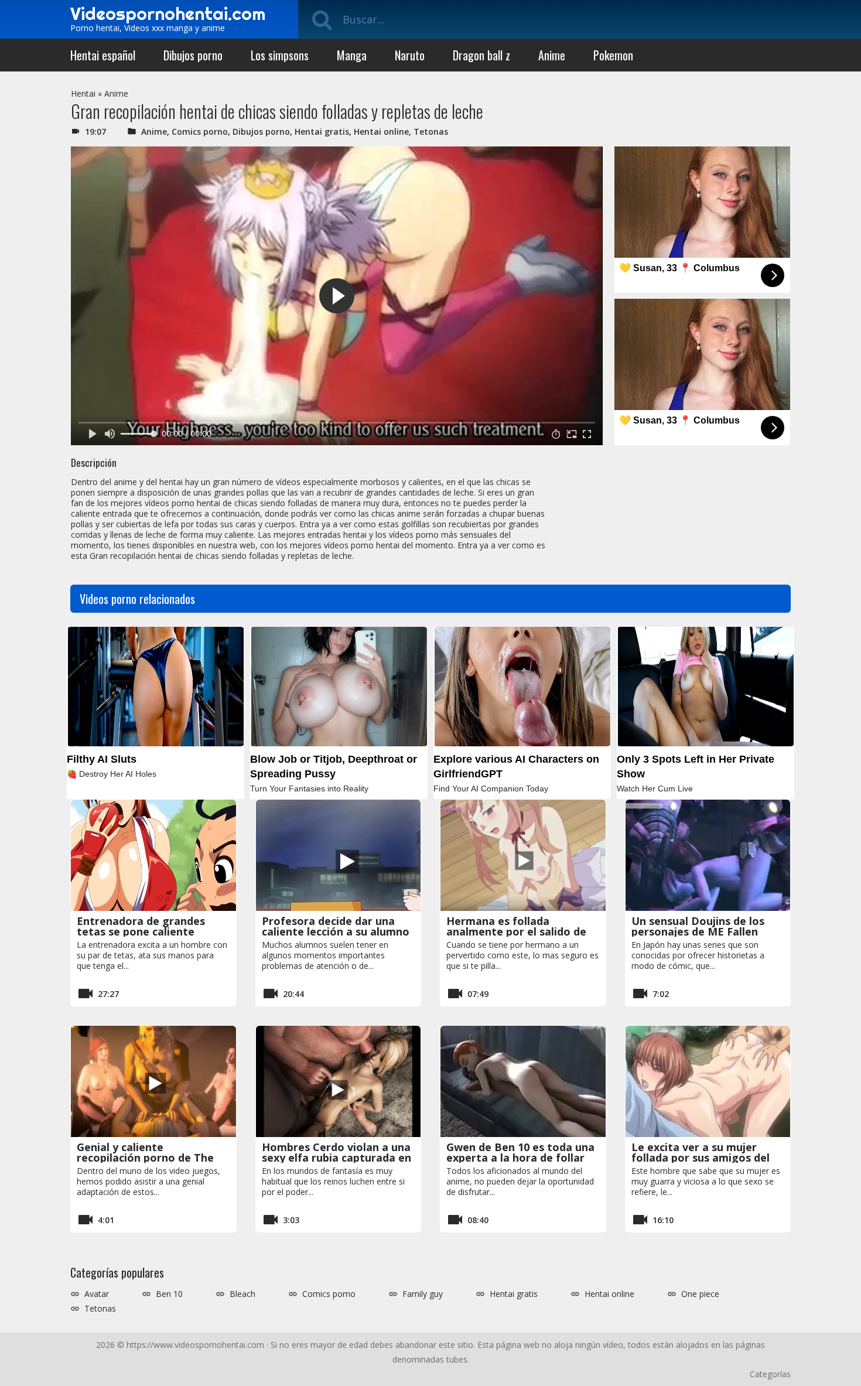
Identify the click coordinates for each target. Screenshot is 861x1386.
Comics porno (200, 131)
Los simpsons (280, 55)
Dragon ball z (481, 55)
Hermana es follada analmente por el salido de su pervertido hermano (516, 931)
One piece (700, 1294)
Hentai (83, 93)
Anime (551, 55)
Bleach (242, 1294)
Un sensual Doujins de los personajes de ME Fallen (697, 926)
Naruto (410, 55)
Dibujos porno (193, 55)
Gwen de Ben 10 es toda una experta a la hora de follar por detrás (520, 1157)
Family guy (422, 1294)
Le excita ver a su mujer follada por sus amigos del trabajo (700, 1157)
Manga (352, 55)
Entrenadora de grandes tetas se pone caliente (141, 926)
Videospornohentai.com (167, 13)
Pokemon (613, 55)
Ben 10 (169, 1294)
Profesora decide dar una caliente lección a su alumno (335, 926)
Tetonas (431, 131)
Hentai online (381, 131)
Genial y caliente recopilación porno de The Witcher (145, 1157)
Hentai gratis (322, 131)
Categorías (770, 1374)
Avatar (96, 1294)
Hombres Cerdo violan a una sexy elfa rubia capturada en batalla (336, 1157)
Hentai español (102, 55)
